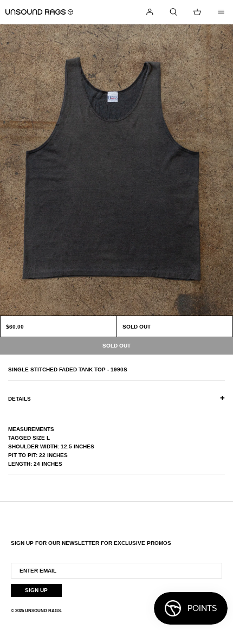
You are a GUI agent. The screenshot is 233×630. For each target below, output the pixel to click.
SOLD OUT (136, 327)
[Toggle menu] (221, 12)
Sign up (36, 590)
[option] (116, 170)
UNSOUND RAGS (43, 610)
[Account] (149, 12)
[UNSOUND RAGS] (39, 12)
